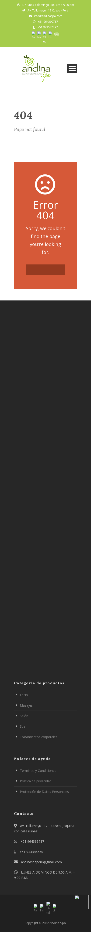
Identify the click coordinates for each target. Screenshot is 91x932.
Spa (22, 726)
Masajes (26, 705)
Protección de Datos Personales (44, 791)
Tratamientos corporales (38, 737)
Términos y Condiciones (38, 770)
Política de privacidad (36, 781)
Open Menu (72, 68)
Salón (24, 716)
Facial (24, 695)
